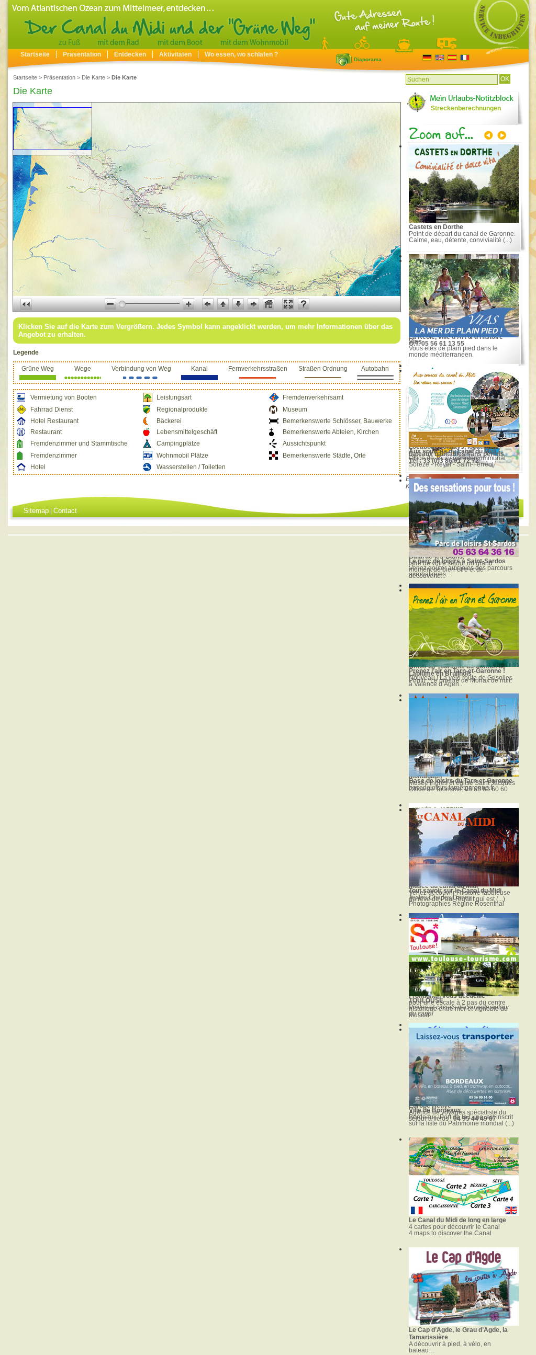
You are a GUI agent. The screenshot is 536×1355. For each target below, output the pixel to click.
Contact (65, 511)
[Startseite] (268, 46)
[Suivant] (501, 136)
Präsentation (82, 54)
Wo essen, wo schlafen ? (241, 54)
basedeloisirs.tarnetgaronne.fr (451, 787)
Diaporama (344, 59)
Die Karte (93, 77)
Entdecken (130, 54)
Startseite (35, 54)
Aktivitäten (175, 54)
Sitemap (36, 511)
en (439, 57)
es (452, 57)
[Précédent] (489, 136)
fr (465, 57)
